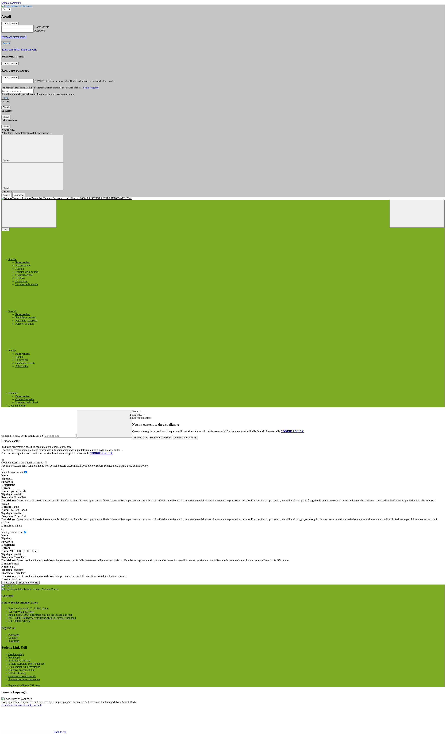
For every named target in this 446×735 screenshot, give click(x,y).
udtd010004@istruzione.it (44, 614)
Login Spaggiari (90, 87)
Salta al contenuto (11, 2)
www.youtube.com (12, 532)
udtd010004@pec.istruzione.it (45, 617)
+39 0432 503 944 (23, 611)
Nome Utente (41, 26)
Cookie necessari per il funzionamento (22, 462)
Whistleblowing (17, 673)
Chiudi (6, 107)
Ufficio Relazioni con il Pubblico (26, 663)
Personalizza (140, 437)
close (5, 229)
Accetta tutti (185, 437)
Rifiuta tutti (160, 437)
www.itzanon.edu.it (12, 472)
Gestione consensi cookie (22, 676)
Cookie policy (16, 654)
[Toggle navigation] (28, 214)
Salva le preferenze (28, 582)
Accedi (6, 9)
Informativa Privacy (19, 660)
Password (39, 30)
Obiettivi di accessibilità (21, 669)
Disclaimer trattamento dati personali (21, 705)
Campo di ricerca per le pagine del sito (22, 435)
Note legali (14, 657)
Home (135, 411)
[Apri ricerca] (417, 214)
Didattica (137, 414)
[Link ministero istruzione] (16, 6)
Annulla (6, 195)
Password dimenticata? (13, 36)
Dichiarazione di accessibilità (24, 666)
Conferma (19, 195)
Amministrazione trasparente (24, 679)
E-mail (38, 80)
